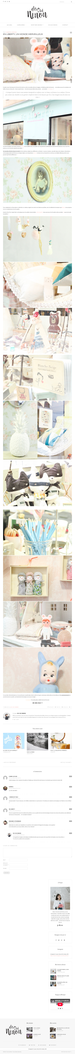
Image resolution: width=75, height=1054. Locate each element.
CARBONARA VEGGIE (61, 1034)
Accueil (9, 25)
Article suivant (66, 762)
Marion (22, 146)
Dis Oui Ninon (14, 707)
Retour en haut (66, 1051)
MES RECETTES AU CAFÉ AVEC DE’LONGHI (63, 1028)
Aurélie (11, 786)
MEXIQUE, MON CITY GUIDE (63, 976)
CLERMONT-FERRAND (11, 32)
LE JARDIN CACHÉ (37, 1034)
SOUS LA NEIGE (30, 752)
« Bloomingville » (39, 212)
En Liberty (28, 700)
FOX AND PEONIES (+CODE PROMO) (63, 970)
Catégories (21, 25)
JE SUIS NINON (52, 25)
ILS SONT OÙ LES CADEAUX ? (10, 750)
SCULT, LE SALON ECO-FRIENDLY (59, 750)
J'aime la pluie (13, 776)
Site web (4, 868)
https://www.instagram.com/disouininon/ (59, 955)
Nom (4, 860)
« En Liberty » (50, 89)
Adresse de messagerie (5, 864)
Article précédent (10, 762)
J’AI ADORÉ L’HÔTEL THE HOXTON (62, 983)
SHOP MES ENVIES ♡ (37, 25)
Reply (71, 776)
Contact (65, 25)
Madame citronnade (15, 821)
